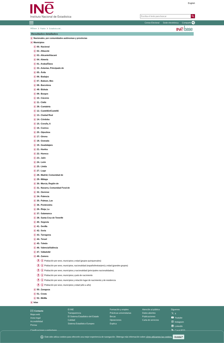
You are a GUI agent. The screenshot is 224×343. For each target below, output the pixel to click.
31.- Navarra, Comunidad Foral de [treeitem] (53, 188)
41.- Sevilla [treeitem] (42, 226)
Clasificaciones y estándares (43, 330)
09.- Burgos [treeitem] (42, 94)
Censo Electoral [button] (152, 23)
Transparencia (74, 313)
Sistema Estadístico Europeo (81, 324)
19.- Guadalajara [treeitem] (45, 145)
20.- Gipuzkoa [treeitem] (43, 132)
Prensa (33, 325)
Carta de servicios (150, 320)
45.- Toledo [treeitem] (42, 243)
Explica (113, 324)
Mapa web (35, 314)
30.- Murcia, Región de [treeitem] (48, 183)
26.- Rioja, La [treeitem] (43, 209)
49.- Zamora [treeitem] (42, 256)
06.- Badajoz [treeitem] (43, 77)
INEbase (33, 28)
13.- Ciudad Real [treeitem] (45, 115)
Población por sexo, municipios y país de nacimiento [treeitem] (68, 275)
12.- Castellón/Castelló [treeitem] (48, 111)
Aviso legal (35, 318)
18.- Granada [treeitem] (43, 141)
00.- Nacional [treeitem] (43, 47)
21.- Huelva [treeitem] (42, 149)
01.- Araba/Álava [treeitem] (45, 64)
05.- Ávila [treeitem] (41, 72)
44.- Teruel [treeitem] (42, 239)
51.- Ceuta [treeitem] (42, 294)
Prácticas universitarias (120, 313)
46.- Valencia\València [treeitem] (47, 248)
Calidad (71, 320)
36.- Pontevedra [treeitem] (44, 205)
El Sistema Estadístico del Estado (83, 316)
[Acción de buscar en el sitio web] (193, 16)
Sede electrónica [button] (170, 23)
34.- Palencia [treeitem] (43, 196)
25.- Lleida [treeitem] (42, 166)
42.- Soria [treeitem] (41, 230)
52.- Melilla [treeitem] (42, 298)
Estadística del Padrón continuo (61, 29)
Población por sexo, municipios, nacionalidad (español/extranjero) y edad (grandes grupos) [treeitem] (86, 265)
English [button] (191, 3)
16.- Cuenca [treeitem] (42, 128)
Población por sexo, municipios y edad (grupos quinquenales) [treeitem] (72, 261)
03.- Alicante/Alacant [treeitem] (47, 55)
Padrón (43, 29)
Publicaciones (148, 316)
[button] (188, 22)
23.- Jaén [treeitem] (41, 158)
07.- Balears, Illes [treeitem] (45, 81)
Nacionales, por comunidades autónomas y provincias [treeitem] (60, 38)
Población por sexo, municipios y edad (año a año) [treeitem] (67, 285)
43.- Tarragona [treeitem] (44, 235)
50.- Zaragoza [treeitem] (43, 289)
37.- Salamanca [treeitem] (44, 213)
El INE (71, 309)
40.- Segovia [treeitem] (43, 222)
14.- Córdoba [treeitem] (43, 119)
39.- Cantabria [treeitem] (43, 106)
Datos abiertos (149, 313)
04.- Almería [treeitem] (42, 59)
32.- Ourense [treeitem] (43, 192)
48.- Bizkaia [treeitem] (42, 89)
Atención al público (151, 309)
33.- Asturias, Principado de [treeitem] (50, 68)
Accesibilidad (36, 321)
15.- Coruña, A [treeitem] (44, 124)
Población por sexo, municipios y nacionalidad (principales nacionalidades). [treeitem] (79, 270)
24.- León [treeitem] (41, 162)
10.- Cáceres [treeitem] (43, 98)
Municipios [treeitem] (39, 42)
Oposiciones (115, 320)
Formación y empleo (119, 309)
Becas (113, 316)
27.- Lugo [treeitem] (41, 171)
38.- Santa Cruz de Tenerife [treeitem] (50, 218)
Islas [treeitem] (36, 302)
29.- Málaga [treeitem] (42, 179)
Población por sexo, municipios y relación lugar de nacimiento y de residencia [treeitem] (80, 280)
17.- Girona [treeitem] (42, 136)
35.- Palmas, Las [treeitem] (45, 201)
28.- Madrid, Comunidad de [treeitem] (50, 175)
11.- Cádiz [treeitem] (41, 102)
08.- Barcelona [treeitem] (44, 85)
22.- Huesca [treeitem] (42, 154)
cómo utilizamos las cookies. (159, 337)
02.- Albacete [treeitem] (43, 51)
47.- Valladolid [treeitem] (43, 252)
